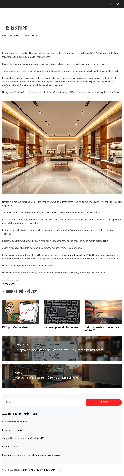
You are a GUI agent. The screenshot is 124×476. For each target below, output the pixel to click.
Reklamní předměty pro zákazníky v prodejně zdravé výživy (31, 455)
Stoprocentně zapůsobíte (15, 421)
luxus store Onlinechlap (73, 255)
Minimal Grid (31, 470)
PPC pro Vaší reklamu (15, 327)
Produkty (10, 284)
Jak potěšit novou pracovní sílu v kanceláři (23, 438)
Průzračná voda (10, 446)
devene (34, 36)
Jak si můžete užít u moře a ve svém (102, 329)
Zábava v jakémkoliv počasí (61, 327)
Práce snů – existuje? (13, 430)
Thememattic (52, 470)
